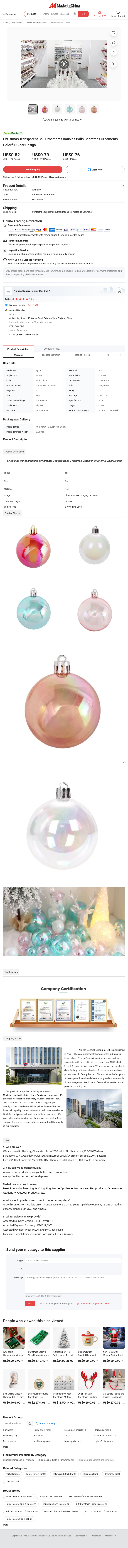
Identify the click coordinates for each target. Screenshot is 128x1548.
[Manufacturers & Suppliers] (64, 5)
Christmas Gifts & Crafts (60, 22)
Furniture (38, 1435)
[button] (114, 355)
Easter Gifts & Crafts (36, 1473)
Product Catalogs (47, 1423)
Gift (66, 1435)
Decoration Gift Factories (51, 1496)
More (6, 1524)
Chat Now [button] (97, 169)
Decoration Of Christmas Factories (86, 1496)
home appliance (72, 1441)
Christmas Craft (112, 1473)
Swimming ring (10, 1435)
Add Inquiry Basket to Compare (64, 119)
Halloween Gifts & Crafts (64, 1473)
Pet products (9, 1441)
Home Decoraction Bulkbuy (19, 1518)
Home (5, 22)
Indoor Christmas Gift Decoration (22, 1511)
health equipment (42, 1441)
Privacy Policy (110, 1535)
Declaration (96, 1535)
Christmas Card (90, 1473)
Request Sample (57, 177)
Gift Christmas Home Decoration (91, 1503)
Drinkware (8, 1429)
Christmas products (104, 1435)
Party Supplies (13, 1473)
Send (29, 1303)
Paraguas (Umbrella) (74, 1429)
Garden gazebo (101, 1429)
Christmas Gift (13, 1481)
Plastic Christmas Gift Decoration (100, 1511)
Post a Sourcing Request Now (93, 1303)
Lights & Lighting (102, 1441)
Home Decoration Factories (19, 1496)
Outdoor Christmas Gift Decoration (61, 1511)
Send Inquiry (33, 169)
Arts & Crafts (17, 22)
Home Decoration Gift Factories (21, 1503)
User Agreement (81, 1535)
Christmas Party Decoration (56, 1503)
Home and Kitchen (42, 1429)
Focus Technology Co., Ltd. (43, 1535)
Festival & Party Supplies (36, 22)
